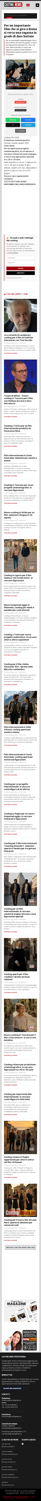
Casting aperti (17, 1496)
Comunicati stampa (9, 1424)
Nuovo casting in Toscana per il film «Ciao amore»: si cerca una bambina (20, 1037)
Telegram (28, 125)
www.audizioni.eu (9, 1485)
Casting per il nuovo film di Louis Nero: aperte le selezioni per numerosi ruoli (20, 1222)
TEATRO (9, 18)
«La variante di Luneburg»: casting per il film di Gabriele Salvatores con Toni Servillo (18, 337)
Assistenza (6, 1414)
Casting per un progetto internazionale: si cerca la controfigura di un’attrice (17, 786)
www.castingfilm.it (9, 1446)
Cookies (12, 1498)
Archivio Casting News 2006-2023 (20, 1247)
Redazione (6, 1398)
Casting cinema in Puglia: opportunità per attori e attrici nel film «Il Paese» (19, 1159)
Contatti (32, 1496)
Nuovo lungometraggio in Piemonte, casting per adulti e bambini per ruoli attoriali (19, 607)
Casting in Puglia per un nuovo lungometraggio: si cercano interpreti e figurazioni (19, 816)
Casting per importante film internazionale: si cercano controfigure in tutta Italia (18, 1097)
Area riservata (7, 1496)
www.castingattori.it (10, 1462)
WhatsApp (13, 120)
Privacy (6, 1498)
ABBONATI (20, 273)
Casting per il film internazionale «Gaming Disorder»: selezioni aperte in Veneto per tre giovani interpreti (20, 847)
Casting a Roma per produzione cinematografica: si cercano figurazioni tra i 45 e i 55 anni (20, 1067)
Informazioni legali (21, 1498)
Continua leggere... (11, 353)
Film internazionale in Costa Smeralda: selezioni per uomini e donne (20, 458)
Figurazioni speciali (20, 110)
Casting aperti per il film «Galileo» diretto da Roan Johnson (17, 977)
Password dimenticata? (14, 278)
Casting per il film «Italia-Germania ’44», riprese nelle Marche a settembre (18, 667)
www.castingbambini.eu (11, 1454)
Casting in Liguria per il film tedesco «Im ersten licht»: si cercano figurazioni (18, 578)
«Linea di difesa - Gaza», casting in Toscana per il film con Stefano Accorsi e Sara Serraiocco (18, 400)
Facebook (28, 120)
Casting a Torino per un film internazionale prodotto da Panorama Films (18, 428)
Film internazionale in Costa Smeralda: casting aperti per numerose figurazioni (18, 757)
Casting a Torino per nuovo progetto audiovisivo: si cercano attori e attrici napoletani (20, 637)
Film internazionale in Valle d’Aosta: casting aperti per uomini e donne (17, 729)
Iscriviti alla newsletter (12, 1388)
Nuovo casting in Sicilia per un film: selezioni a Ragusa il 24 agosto (19, 515)
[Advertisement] (20, 210)
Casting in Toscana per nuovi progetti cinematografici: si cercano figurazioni (18, 487)
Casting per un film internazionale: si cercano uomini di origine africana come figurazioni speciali (20, 913)
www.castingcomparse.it (11, 1477)
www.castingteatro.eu (10, 1469)
